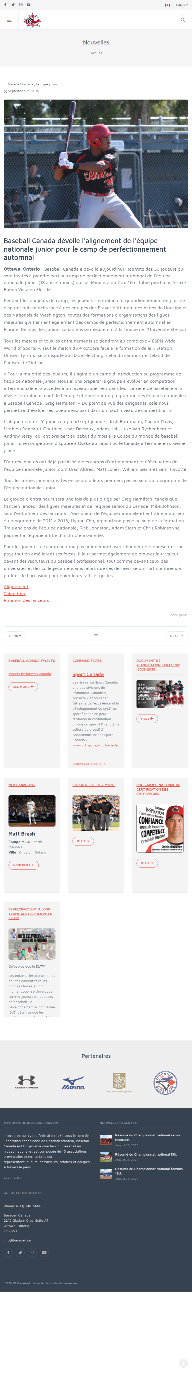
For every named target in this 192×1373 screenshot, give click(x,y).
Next (175, 636)
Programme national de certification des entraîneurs (158, 789)
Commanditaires (87, 660)
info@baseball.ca (17, 1240)
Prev (16, 636)
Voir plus (22, 865)
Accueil (96, 53)
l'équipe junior (46, 84)
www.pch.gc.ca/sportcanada (95, 745)
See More (21, 686)
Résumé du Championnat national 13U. (146, 1154)
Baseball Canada (20, 84)
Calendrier (15, 593)
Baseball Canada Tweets (31, 660)
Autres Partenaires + (89, 763)
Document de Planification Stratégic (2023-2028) (158, 664)
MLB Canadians (21, 785)
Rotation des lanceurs (26, 600)
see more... (12, 1177)
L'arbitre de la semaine (93, 785)
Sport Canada (88, 674)
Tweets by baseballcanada (29, 674)
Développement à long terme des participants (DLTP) (30, 913)
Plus (145, 718)
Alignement (16, 586)
